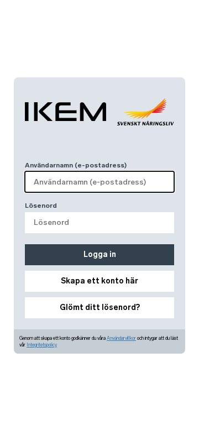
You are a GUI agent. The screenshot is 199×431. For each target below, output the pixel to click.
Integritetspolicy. (42, 345)
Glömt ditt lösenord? (100, 307)
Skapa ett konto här (99, 281)
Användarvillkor (121, 338)
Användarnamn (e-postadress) (76, 165)
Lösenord (41, 205)
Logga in (99, 254)
